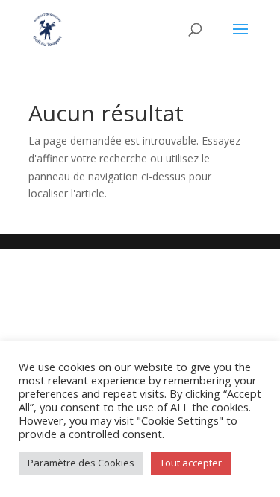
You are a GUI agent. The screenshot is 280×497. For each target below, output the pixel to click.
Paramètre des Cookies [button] (81, 462)
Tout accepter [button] (191, 462)
